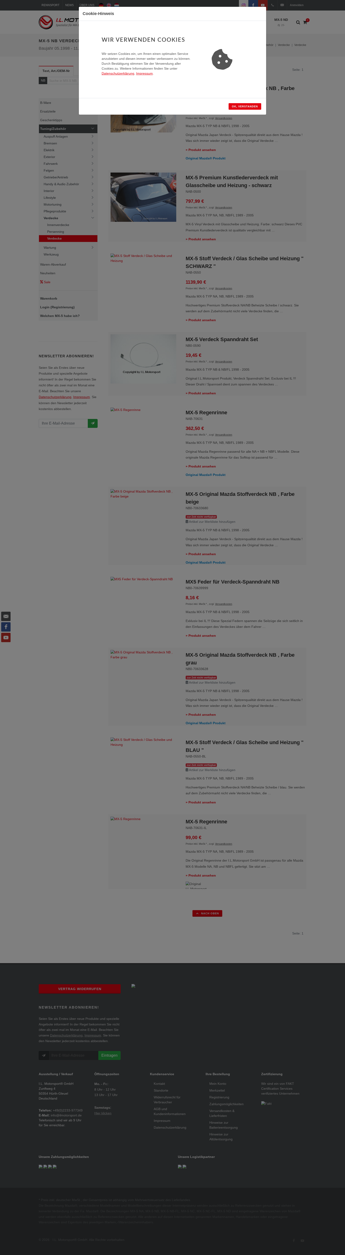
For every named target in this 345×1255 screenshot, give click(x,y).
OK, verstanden (245, 106)
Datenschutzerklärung (118, 73)
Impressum (144, 73)
